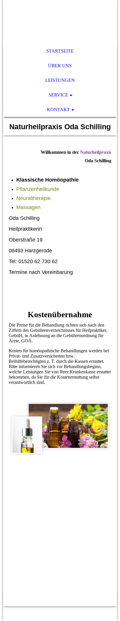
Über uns (60, 65)
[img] (60, 22)
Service (58, 94)
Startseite (60, 51)
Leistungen (60, 80)
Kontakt (58, 109)
